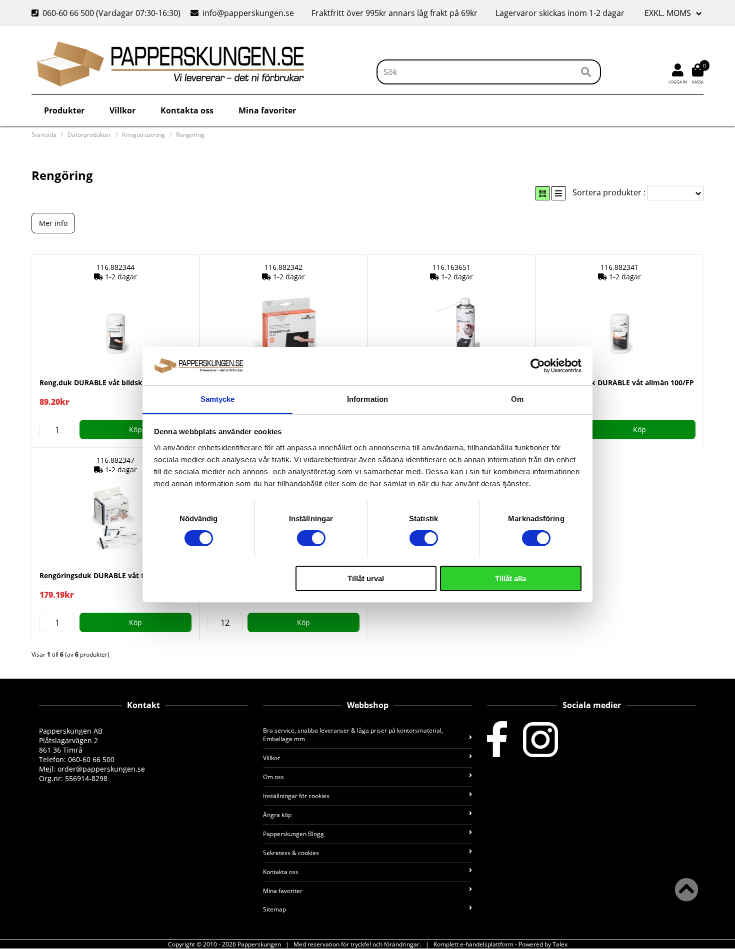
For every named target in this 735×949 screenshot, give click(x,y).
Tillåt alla (510, 578)
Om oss (273, 777)
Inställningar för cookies (296, 796)
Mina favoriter (267, 110)
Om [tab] (517, 398)
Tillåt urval (366, 578)
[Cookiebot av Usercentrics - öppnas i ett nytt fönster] (538, 365)
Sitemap (274, 909)
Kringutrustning (143, 134)
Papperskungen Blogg (293, 834)
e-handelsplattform (487, 944)
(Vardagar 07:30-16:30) (107, 12)
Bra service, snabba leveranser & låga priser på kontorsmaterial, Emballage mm (353, 734)
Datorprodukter (89, 134)
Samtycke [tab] (217, 398)
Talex (560, 944)
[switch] (311, 538)
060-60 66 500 (68, 12)
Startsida (44, 134)
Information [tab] (367, 398)
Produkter (64, 110)
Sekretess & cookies (291, 853)
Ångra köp (277, 815)
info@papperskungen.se (248, 12)
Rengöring (190, 134)
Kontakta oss (187, 110)
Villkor (123, 110)
